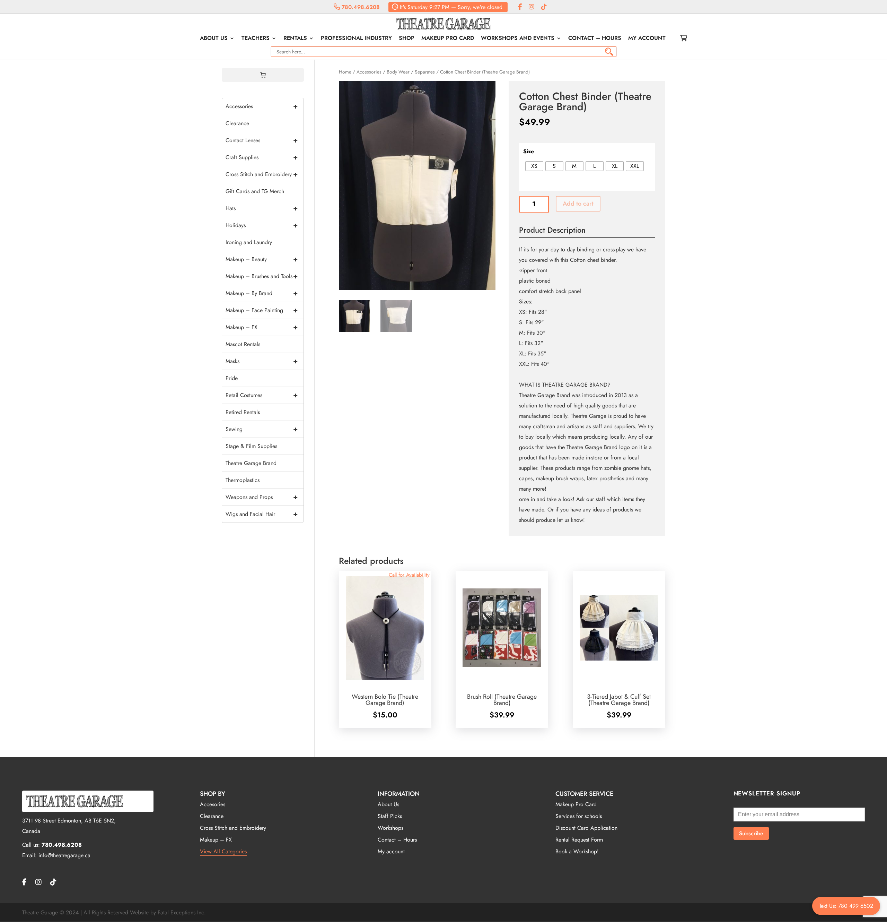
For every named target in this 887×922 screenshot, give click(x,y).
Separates (425, 71)
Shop (406, 39)
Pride (232, 378)
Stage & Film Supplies (251, 446)
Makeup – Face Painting (262, 310)
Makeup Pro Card (447, 39)
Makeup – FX (262, 327)
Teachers (255, 39)
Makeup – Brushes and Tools (262, 276)
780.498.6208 (360, 7)
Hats (262, 208)
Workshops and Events (517, 39)
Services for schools (578, 816)
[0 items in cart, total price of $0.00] (263, 75)
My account (647, 39)
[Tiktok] (544, 7)
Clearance (237, 123)
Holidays (262, 225)
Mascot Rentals (243, 344)
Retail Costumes (262, 395)
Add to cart (578, 203)
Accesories (212, 804)
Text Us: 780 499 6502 (846, 906)
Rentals (295, 39)
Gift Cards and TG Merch (255, 191)
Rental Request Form (579, 840)
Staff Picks (390, 816)
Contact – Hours (594, 39)
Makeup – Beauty (262, 259)
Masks (262, 361)
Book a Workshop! (577, 851)
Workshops (390, 828)
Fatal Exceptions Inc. (182, 912)
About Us (214, 39)
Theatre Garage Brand (251, 463)
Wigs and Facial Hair (262, 514)
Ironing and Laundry (249, 242)
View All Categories (223, 851)
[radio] (534, 166)
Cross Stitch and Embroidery (262, 174)
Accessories (369, 71)
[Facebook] (520, 7)
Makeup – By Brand (262, 293)
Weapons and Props (262, 497)
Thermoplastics (243, 480)
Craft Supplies (262, 157)
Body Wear (398, 71)
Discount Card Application (586, 828)
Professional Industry (356, 39)
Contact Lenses (262, 140)
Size (528, 151)
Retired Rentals (243, 412)
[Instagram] (531, 7)
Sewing (262, 429)
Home (345, 71)
